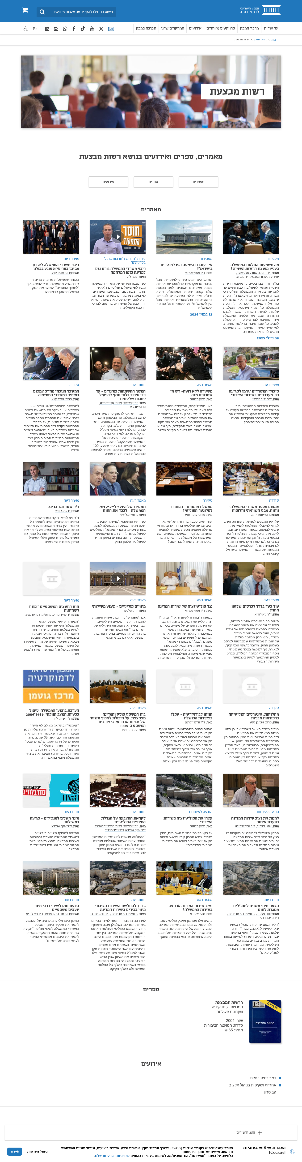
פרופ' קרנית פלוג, (110, 403)
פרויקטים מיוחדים (220, 28)
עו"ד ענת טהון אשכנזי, (264, 277)
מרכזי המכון (249, 28)
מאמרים (198, 182)
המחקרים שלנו (172, 28)
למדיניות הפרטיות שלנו (112, 1156)
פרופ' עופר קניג (61, 273)
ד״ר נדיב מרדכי (262, 400)
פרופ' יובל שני (136, 407)
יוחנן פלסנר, (130, 403)
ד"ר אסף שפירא (195, 273)
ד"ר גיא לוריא (63, 511)
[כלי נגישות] (26, 28)
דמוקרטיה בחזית (263, 1078)
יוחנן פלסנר (197, 400)
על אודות (271, 28)
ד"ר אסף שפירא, (135, 830)
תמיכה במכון (146, 28)
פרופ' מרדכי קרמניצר (37, 615)
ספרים (153, 182)
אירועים (195, 28)
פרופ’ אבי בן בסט (261, 723)
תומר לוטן (132, 277)
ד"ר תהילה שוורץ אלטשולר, (254, 273)
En (35, 28)
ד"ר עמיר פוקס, (62, 615)
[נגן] (118, 237)
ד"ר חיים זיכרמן (195, 723)
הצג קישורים (245, 1132)
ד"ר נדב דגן (242, 277)
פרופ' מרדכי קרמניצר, (108, 827)
